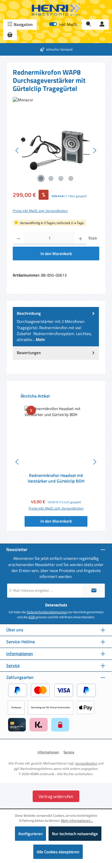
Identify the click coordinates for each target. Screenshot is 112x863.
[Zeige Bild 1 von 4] (41, 178)
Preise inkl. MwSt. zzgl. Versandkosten (40, 210)
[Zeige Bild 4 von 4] (70, 178)
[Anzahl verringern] (18, 238)
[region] (56, 150)
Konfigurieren (30, 833)
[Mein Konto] (102, 24)
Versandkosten (86, 763)
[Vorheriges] (17, 150)
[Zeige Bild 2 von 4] (51, 178)
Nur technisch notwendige (75, 833)
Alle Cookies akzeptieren (58, 852)
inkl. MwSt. (63, 24)
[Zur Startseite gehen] (56, 9)
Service (13, 665)
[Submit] (94, 591)
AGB (31, 617)
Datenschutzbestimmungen (47, 612)
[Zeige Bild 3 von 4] (60, 178)
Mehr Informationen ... (77, 820)
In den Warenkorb (56, 253)
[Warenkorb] (10, 35)
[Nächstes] (94, 150)
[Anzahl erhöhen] (80, 238)
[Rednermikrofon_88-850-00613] (56, 150)
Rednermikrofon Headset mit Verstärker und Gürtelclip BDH (56, 478)
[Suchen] (89, 24)
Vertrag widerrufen (56, 796)
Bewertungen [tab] (29, 352)
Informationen (19, 653)
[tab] (56, 326)
